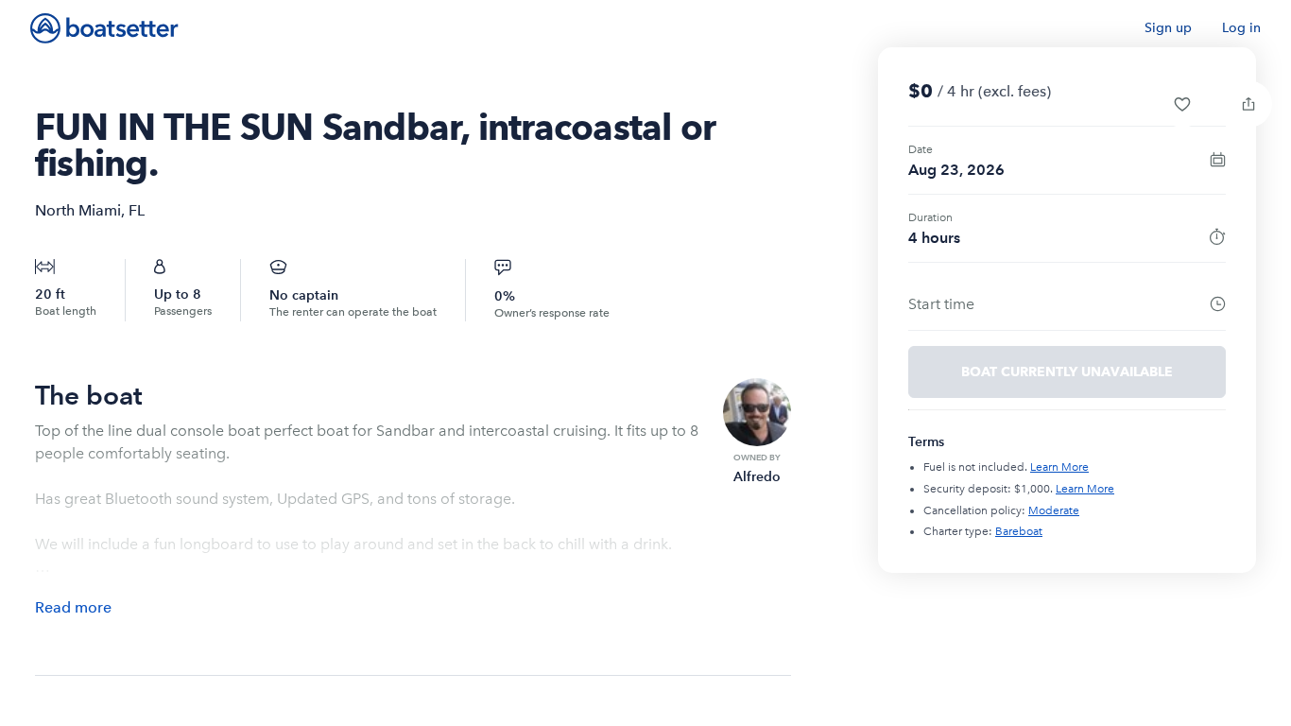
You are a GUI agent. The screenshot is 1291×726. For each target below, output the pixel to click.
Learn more (1059, 467)
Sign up (1168, 28)
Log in (1241, 28)
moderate (1053, 510)
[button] (1182, 104)
